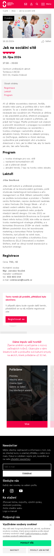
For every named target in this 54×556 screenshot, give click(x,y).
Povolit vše (27, 543)
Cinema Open (15, 383)
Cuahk (5, 11)
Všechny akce (15, 380)
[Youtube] (20, 491)
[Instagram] (11, 491)
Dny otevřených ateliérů (20, 391)
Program (8, 95)
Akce (13, 11)
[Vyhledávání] (37, 4)
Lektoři (7, 92)
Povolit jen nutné (39, 550)
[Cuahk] (8, 4)
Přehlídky (13, 376)
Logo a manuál (10, 511)
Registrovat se (16, 319)
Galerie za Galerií (17, 387)
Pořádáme (15, 369)
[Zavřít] (50, 525)
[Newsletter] (26, 4)
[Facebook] (3, 490)
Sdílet (48, 41)
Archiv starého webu (12, 508)
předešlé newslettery (20, 459)
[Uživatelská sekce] (31, 4)
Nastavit (14, 550)
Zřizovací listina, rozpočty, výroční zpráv (22, 502)
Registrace (9, 88)
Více (27, 424)
